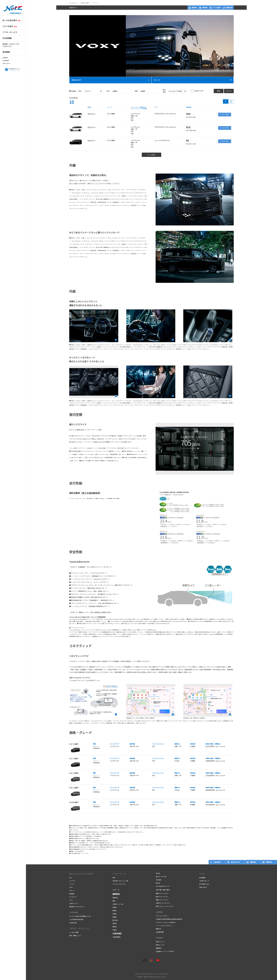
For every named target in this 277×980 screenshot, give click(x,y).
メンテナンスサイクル (119, 884)
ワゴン (71, 900)
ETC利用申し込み (204, 884)
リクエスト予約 (223, 114)
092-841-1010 (191, 144)
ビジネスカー (73, 897)
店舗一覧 (116, 889)
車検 (114, 878)
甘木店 (158, 873)
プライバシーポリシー (162, 916)
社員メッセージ (160, 941)
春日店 (188, 127)
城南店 (114, 917)
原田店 (114, 926)
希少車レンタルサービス (79, 928)
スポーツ (71, 890)
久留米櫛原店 (116, 937)
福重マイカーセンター (162, 900)
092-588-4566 (191, 130)
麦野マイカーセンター (162, 897)
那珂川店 (115, 920)
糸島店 (114, 930)
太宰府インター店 (118, 904)
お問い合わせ (6, 63)
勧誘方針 (158, 929)
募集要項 (158, 948)
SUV (70, 878)
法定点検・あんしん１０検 (120, 881)
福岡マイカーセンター (162, 893)
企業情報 (5, 57)
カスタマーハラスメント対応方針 (165, 922)
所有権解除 (5, 60)
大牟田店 (158, 880)
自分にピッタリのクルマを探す (81, 873)
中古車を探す (73, 923)
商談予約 (194, 7)
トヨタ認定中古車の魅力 (76, 919)
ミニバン (72, 884)
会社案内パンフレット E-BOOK (165, 951)
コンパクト (72, 881)
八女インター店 (161, 876)
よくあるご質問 (73, 932)
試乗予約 (205, 7)
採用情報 (159, 937)
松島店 (188, 114)
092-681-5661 (191, 117)
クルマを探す (217, 7)
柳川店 (158, 883)
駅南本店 (115, 898)
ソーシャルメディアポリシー (164, 926)
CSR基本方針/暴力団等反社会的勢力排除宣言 (169, 919)
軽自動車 (71, 894)
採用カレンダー (160, 945)
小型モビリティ (73, 903)
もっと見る (151, 155)
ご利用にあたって (204, 881)
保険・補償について (75, 935)
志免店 (114, 914)
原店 (187, 140)
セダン (71, 887)
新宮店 (114, 910)
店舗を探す (229, 7)
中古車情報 (73, 912)
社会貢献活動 (160, 932)
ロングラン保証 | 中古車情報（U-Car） (80, 916)
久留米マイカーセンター (163, 903)
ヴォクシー (73, 7)
